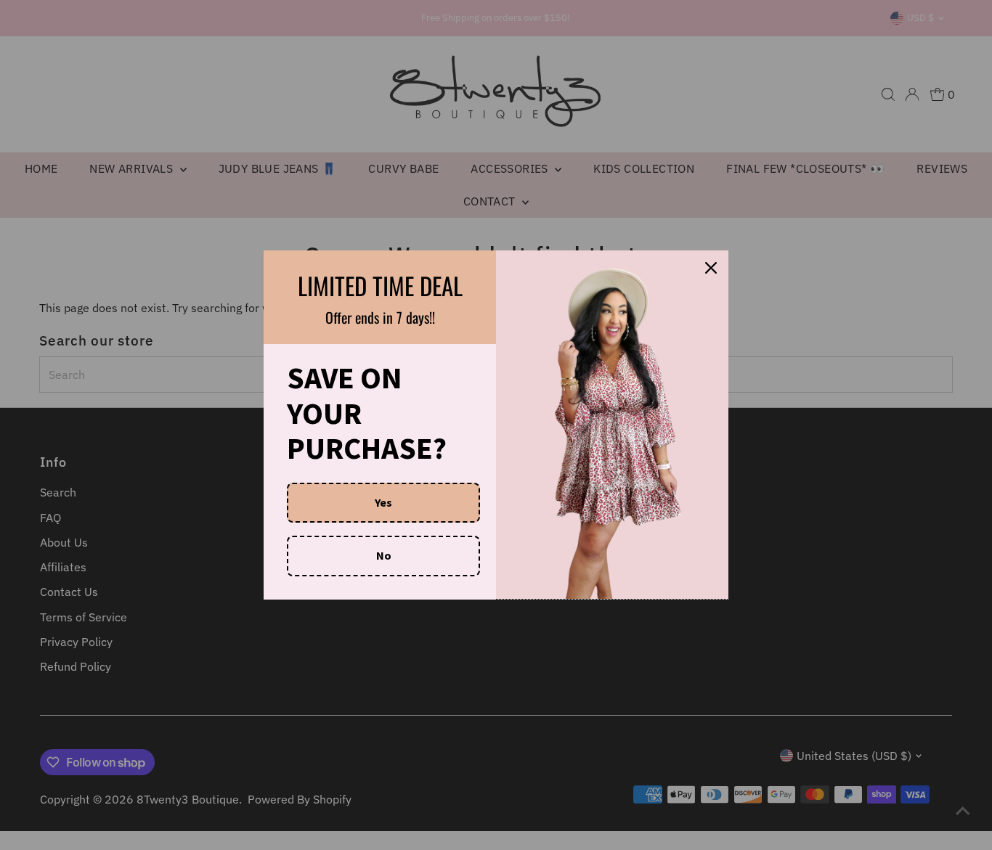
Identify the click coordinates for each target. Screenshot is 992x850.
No (383, 555)
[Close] (711, 267)
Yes (383, 502)
